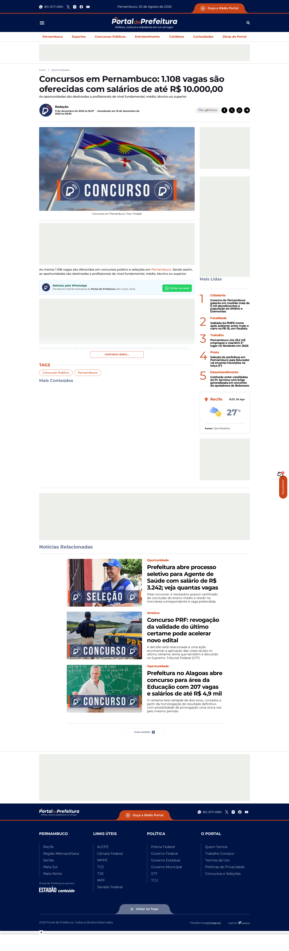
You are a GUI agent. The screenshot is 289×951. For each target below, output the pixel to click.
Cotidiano (176, 37)
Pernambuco (52, 37)
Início (42, 70)
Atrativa (153, 613)
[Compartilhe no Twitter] (232, 110)
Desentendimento (224, 372)
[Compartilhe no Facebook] (224, 110)
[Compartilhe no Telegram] (247, 110)
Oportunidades (60, 70)
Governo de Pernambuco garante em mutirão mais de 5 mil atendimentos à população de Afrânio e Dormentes (230, 306)
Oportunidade (158, 560)
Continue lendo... (117, 354)
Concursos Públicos (110, 37)
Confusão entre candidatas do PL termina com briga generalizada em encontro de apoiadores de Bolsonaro (229, 381)
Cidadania (218, 295)
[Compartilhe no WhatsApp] (239, 110)
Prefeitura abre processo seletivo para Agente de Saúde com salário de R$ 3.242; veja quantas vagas (182, 577)
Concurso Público (56, 373)
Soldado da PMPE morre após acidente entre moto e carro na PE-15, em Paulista (229, 326)
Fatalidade (218, 318)
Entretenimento (147, 37)
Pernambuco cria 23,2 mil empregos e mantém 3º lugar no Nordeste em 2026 (229, 343)
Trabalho (217, 335)
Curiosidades (203, 37)
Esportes (79, 37)
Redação (62, 107)
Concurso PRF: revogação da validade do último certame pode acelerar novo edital (183, 630)
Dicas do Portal (235, 37)
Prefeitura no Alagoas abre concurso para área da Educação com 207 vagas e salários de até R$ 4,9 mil (184, 683)
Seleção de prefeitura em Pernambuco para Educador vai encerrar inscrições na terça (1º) (229, 361)
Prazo (214, 352)
